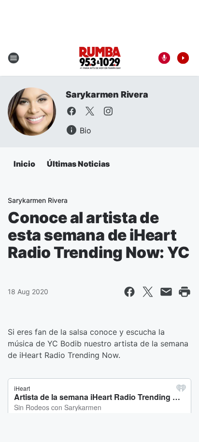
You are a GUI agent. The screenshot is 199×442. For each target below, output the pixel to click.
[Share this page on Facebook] (129, 292)
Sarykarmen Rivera (107, 94)
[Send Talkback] (164, 58)
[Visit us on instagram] (108, 111)
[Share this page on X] (148, 292)
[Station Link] (99, 58)
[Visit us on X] (90, 111)
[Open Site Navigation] (13, 58)
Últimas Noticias (78, 164)
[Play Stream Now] (183, 58)
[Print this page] (184, 292)
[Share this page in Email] (166, 292)
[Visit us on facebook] (71, 111)
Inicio (24, 164)
